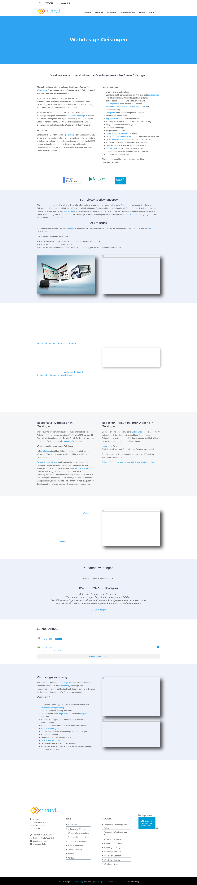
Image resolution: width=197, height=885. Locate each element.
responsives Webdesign (72, 441)
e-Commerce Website (76, 829)
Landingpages (112, 12)
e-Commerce (99, 12)
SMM (142, 107)
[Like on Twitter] (54, 650)
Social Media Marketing (129, 107)
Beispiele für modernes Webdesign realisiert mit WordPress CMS (128, 462)
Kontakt (151, 12)
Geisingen (125, 205)
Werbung (70, 228)
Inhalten (46, 451)
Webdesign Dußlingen (113, 848)
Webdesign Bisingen (112, 839)
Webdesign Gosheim (112, 856)
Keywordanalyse (113, 119)
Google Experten (69, 683)
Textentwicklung (112, 107)
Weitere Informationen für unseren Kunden (56, 343)
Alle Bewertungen (98, 610)
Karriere (142, 12)
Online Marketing (75, 850)
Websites (86, 513)
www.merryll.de (39, 844)
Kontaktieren (107, 446)
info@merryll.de (39, 841)
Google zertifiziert (64, 714)
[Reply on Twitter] (46, 650)
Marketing (133, 215)
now (51, 647)
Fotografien (110, 113)
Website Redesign (75, 845)
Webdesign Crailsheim (113, 843)
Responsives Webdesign (47, 462)
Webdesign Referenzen (127, 12)
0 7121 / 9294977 (46, 3)
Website (63, 542)
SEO (108, 136)
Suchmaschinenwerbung (121, 139)
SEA (108, 139)
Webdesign (87, 12)
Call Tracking (114, 148)
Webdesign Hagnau (112, 860)
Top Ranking (68, 135)
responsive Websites (83, 468)
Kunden (50, 218)
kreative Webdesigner (50, 729)
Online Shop (111, 133)
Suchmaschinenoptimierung (122, 136)
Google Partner (69, 211)
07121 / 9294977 (47, 835)
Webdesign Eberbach (112, 852)
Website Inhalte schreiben (78, 833)
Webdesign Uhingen (112, 864)
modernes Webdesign (76, 116)
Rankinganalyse (112, 104)
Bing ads (83, 714)
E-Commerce (123, 133)
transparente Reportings (51, 740)
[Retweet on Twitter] (50, 650)
